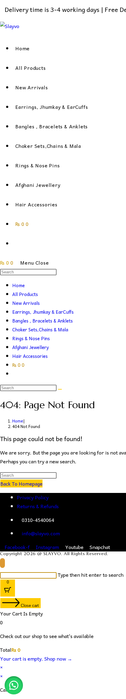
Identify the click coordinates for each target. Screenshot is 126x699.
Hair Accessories (30, 356)
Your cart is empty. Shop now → (36, 658)
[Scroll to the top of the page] (2, 563)
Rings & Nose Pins (31, 338)
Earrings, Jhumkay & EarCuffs (43, 312)
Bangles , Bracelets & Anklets (42, 320)
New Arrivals (26, 303)
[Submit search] (60, 389)
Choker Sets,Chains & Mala (40, 329)
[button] (14, 685)
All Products (25, 294)
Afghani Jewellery (30, 347)
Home (18, 285)
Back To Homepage (21, 483)
